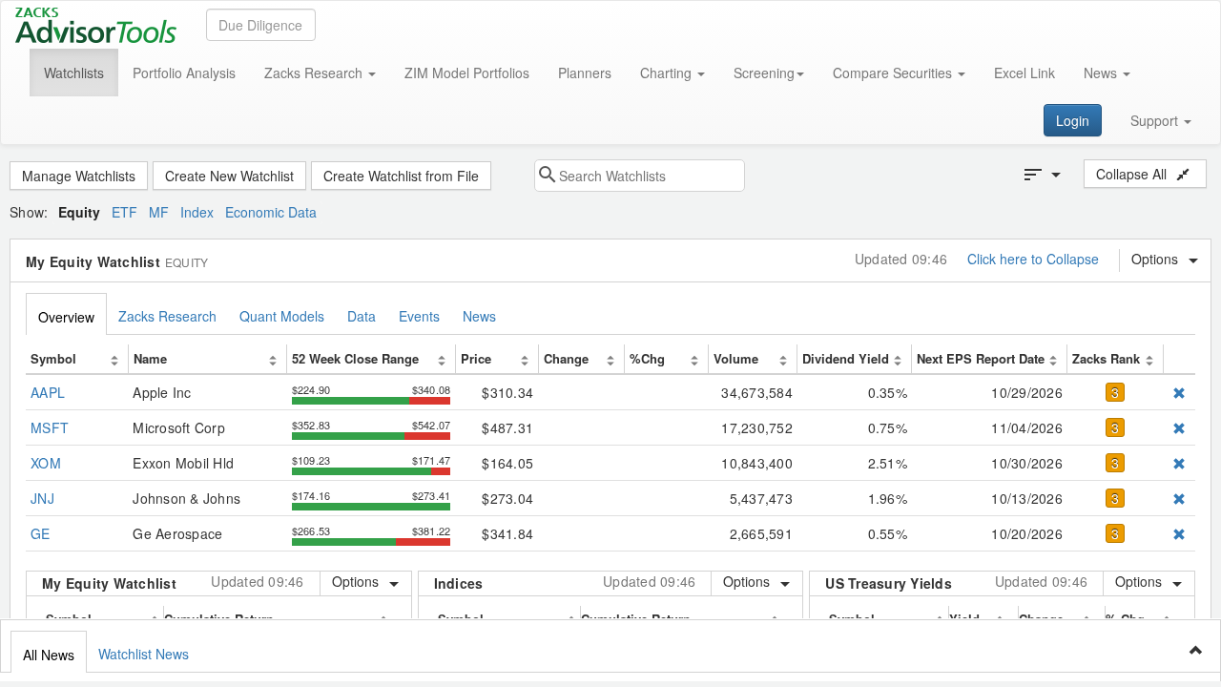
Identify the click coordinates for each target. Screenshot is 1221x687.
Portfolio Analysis (184, 72)
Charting (667, 72)
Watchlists (74, 72)
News (1102, 72)
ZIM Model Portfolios (466, 72)
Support (1156, 120)
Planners (584, 72)
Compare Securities (894, 72)
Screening (764, 72)
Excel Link (1024, 72)
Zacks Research (315, 72)
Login (1072, 120)
